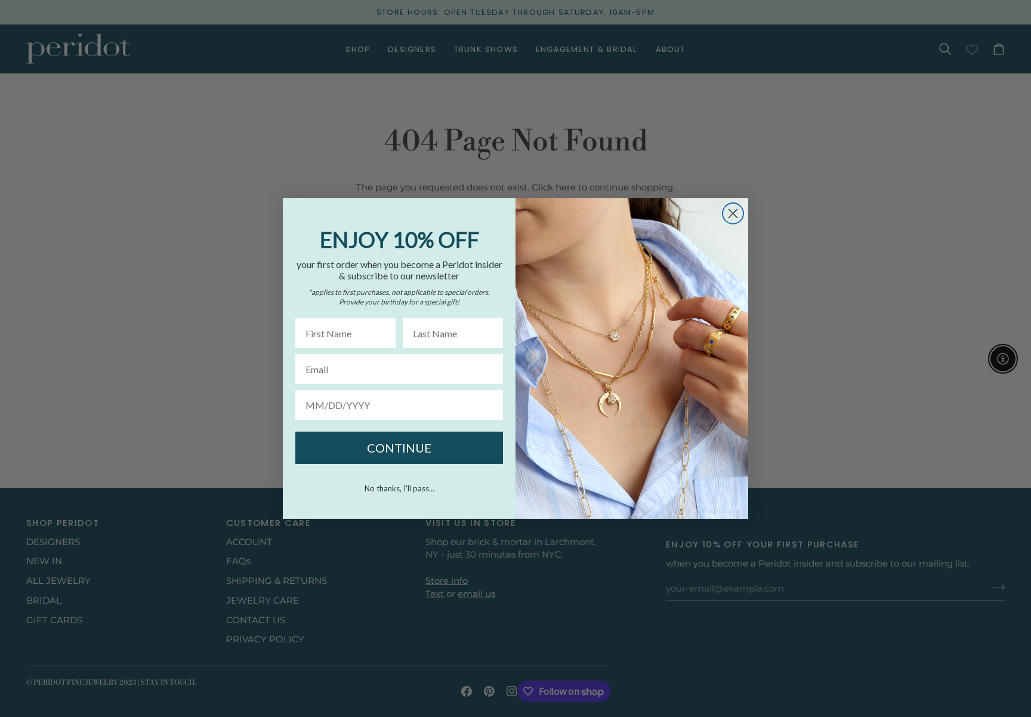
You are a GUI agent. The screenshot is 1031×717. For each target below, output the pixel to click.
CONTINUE (399, 448)
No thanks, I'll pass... (399, 488)
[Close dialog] (733, 213)
